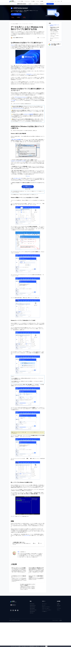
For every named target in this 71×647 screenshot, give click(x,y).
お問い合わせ (58, 605)
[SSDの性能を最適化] (27, 396)
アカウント (58, 1)
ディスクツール (27, 1)
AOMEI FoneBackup (32, 608)
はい (35, 543)
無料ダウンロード (50, 3)
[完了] (27, 447)
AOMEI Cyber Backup (32, 606)
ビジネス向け (36, 3)
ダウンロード (52, 1)
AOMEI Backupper (32, 603)
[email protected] (27, 535)
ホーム (11, 23)
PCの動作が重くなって (30, 74)
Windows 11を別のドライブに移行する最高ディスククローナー (54, 27)
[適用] (27, 308)
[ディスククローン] (27, 340)
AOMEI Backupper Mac (32, 605)
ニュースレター (59, 608)
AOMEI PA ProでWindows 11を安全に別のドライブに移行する (54, 30)
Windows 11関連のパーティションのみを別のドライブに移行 (54, 33)
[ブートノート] (27, 286)
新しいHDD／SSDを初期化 (16, 139)
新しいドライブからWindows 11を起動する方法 (54, 38)
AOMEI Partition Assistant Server (18, 108)
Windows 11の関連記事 (15, 23)
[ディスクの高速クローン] (27, 364)
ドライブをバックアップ (17, 178)
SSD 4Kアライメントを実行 (24, 385)
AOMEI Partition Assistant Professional (21, 97)
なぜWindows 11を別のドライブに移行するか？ (54, 25)
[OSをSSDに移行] (27, 215)
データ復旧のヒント (44, 611)
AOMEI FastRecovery (32, 611)
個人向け (30, 3)
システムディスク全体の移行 (28, 114)
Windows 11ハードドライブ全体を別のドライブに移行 (54, 36)
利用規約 (60, 620)
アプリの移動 (13, 100)
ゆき (14, 37)
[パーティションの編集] (27, 263)
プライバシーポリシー (55, 620)
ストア (55, 1)
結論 (50, 40)
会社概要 (41, 1)
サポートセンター (44, 603)
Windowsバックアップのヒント (46, 606)
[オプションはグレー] (27, 420)
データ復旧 (32, 1)
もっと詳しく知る (42, 646)
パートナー (37, 1)
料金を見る (42, 3)
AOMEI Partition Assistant (21, 3)
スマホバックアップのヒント (46, 608)
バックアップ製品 (20, 1)
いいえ (40, 543)
